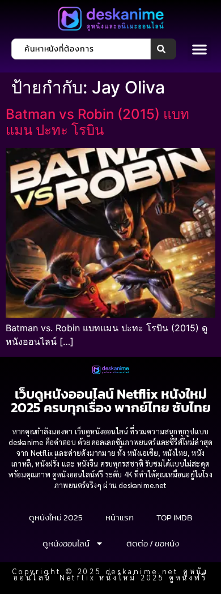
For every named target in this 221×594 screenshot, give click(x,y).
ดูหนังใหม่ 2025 (56, 517)
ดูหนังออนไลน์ (66, 543)
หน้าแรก (119, 517)
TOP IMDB (174, 517)
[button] (199, 49)
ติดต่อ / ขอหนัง (152, 543)
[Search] (163, 49)
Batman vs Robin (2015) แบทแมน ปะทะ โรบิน (97, 122)
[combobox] (81, 49)
